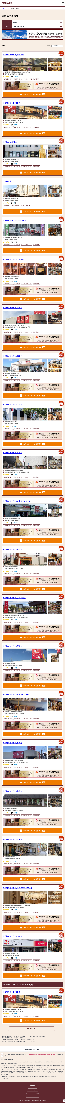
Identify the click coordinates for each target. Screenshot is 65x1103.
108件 (16, 329)
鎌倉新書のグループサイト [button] (32, 1050)
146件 (15, 522)
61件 (15, 667)
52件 (15, 124)
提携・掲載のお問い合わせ (32, 1097)
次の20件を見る (31, 1029)
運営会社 (32, 1085)
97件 (15, 281)
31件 (15, 163)
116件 (16, 474)
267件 (16, 76)
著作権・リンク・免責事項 (32, 1094)
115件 (16, 426)
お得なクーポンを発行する (34, 94)
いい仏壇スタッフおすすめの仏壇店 (16, 984)
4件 (14, 203)
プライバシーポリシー (32, 1091)
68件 (15, 716)
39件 (15, 619)
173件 (16, 377)
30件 (15, 571)
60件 (14, 861)
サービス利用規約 (32, 1088)
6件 (15, 242)
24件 (15, 812)
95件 (15, 764)
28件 (15, 909)
